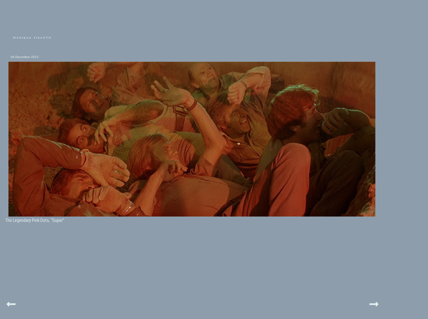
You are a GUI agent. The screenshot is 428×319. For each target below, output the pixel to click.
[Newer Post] (11, 303)
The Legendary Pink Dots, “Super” (34, 220)
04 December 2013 (25, 57)
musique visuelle (32, 37)
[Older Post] (373, 303)
